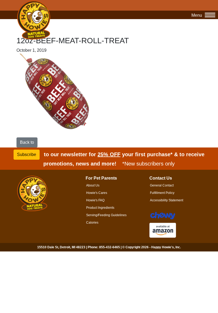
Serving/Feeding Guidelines (106, 215)
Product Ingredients (100, 208)
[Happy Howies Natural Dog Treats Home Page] (33, 20)
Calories (92, 222)
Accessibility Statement (166, 200)
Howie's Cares (96, 193)
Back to (27, 142)
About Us (92, 185)
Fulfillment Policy (162, 193)
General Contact (162, 185)
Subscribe (26, 154)
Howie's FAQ (95, 200)
